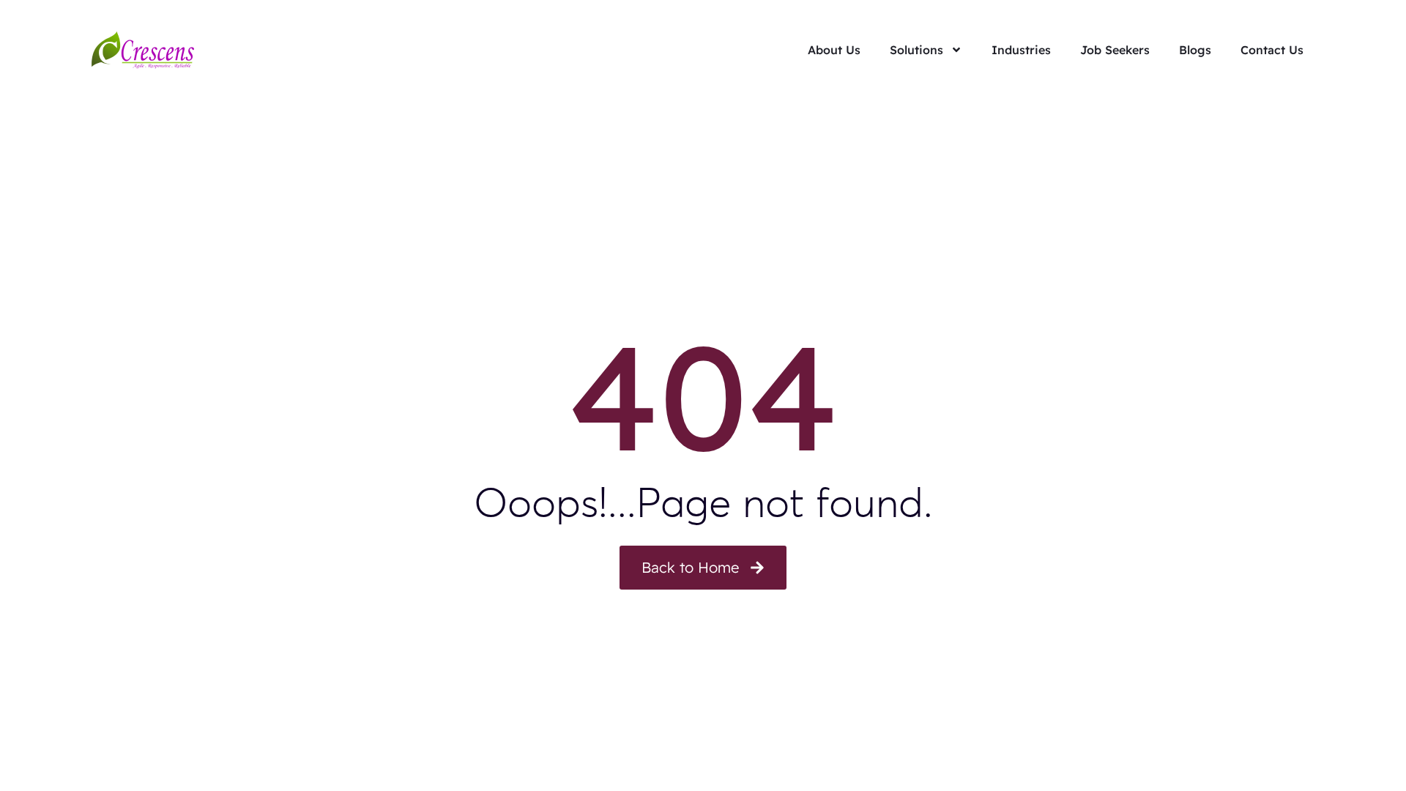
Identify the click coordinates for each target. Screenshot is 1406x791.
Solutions (916, 49)
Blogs (1195, 49)
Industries (1021, 49)
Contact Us (1272, 49)
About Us (834, 49)
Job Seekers (1115, 49)
